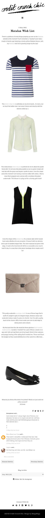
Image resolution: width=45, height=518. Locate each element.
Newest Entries (7, 461)
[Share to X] (35, 411)
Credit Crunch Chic (17, 514)
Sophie (8, 447)
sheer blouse (16, 167)
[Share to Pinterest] (38, 411)
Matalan (40, 36)
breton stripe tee (10, 104)
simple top (20, 239)
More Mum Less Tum (12, 434)
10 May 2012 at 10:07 (13, 443)
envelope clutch (21, 313)
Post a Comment (9, 457)
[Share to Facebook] (32, 411)
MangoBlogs (36, 514)
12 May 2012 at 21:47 (13, 452)
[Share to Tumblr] (40, 411)
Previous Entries (37, 461)
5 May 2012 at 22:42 (12, 430)
